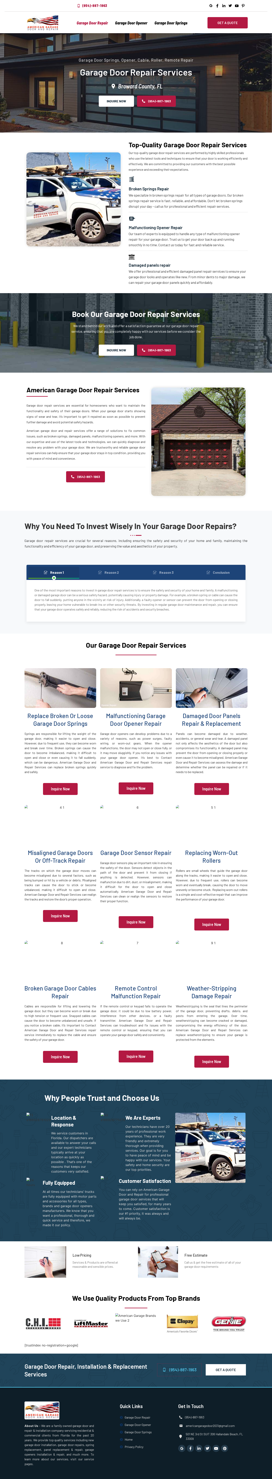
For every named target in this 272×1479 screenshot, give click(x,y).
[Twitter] (207, 1448)
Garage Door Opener (131, 22)
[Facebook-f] (190, 1448)
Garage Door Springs (171, 22)
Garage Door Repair (92, 22)
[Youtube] (216, 1448)
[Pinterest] (224, 1448)
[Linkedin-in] (199, 1448)
